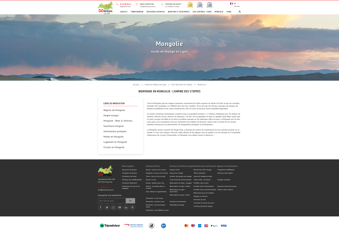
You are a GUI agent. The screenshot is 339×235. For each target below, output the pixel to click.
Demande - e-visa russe (154, 198)
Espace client (239, 11)
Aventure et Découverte (179, 11)
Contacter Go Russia (129, 173)
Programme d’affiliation (225, 170)
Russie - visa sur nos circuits (156, 170)
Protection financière (129, 183)
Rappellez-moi (125, 6)
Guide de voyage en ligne (155, 84)
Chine (229, 11)
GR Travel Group (110, 171)
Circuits (123, 11)
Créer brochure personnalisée (180, 180)
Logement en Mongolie (115, 142)
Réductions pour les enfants (204, 193)
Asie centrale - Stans (202, 11)
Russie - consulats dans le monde (155, 187)
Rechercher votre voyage (202, 170)
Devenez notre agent (225, 173)
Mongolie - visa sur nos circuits (157, 173)
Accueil (105, 7)
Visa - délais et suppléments (156, 192)
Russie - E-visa (151, 180)
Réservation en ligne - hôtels (180, 186)
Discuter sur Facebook (178, 201)
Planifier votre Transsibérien (204, 186)
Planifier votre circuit (201, 183)
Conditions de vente (129, 176)
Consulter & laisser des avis (204, 203)
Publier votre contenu (225, 190)
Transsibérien (137, 11)
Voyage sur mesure (201, 196)
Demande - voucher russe (155, 201)
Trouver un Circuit (173, 4)
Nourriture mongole (113, 126)
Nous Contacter (147, 4)
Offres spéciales (200, 173)
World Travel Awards (200, 5)
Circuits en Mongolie (113, 147)
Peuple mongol (111, 115)
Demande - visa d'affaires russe (157, 210)
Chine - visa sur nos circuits (155, 176)
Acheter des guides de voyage (181, 176)
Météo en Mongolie (113, 136)
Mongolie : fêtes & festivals (117, 120)
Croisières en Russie (155, 11)
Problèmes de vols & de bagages (131, 187)
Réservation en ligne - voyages (181, 183)
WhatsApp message (177, 205)
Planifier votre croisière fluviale (205, 190)
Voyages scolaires (224, 180)
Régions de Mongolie (114, 110)
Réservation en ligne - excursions (177, 191)
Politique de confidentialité (132, 180)
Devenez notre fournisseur (227, 186)
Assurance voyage (176, 173)
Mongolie (219, 11)
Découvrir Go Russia (129, 170)
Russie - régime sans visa (155, 183)
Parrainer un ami (200, 199)
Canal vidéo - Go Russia (202, 180)
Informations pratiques (114, 131)
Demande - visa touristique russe (155, 206)
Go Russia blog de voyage (203, 206)
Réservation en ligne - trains (180, 195)
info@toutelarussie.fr (148, 6)
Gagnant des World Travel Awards (190, 5)
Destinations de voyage (181, 84)
